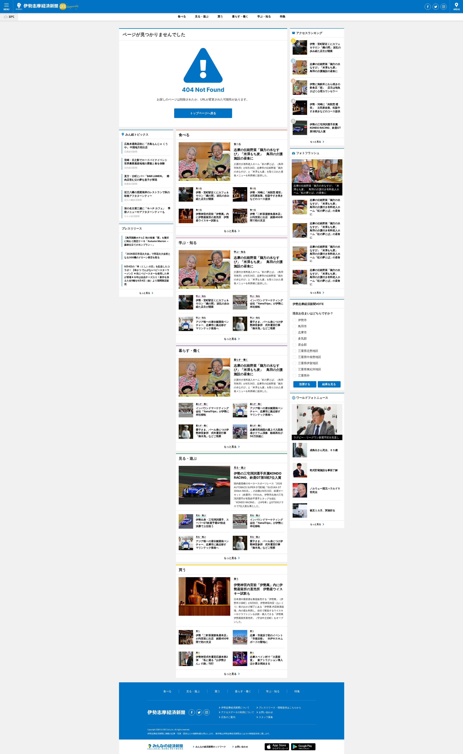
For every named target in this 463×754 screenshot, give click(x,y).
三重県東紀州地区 (309, 369)
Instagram (444, 7)
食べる (182, 16)
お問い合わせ (266, 712)
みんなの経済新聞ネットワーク (165, 746)
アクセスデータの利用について (237, 712)
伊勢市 (302, 320)
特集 (282, 16)
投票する (304, 384)
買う (220, 16)
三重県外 (304, 375)
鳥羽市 (302, 326)
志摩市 (302, 332)
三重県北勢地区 (308, 350)
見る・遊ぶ (202, 16)
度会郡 (302, 344)
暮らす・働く (240, 16)
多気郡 (302, 338)
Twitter (436, 7)
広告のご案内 (228, 717)
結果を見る (329, 384)
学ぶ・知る (264, 16)
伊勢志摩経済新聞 (37, 6)
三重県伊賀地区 (308, 363)
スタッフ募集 (266, 717)
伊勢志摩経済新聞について (235, 707)
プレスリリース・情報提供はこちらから (280, 707)
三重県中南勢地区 (309, 357)
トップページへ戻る (203, 113)
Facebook (428, 7)
